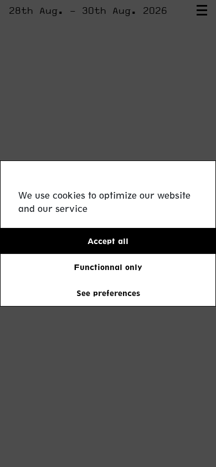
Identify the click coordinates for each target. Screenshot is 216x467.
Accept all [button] (108, 240)
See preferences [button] (108, 293)
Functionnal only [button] (108, 267)
